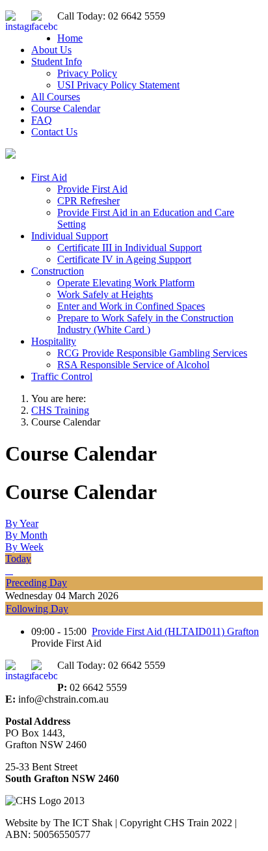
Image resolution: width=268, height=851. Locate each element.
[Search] (9, 570)
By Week (24, 546)
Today (18, 558)
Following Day (37, 608)
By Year (21, 523)
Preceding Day (36, 582)
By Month (26, 535)
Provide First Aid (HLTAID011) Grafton (175, 631)
